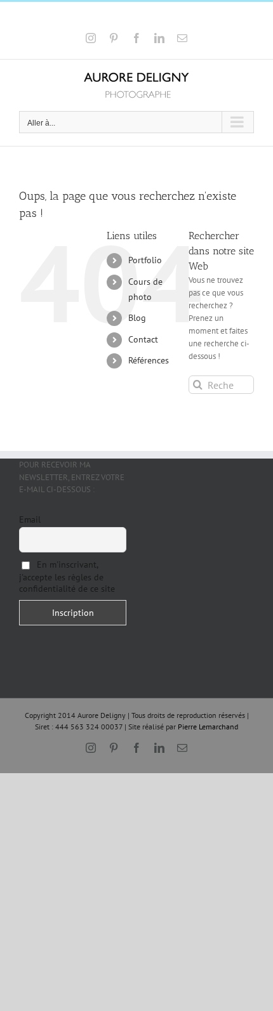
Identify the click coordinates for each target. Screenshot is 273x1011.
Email (30, 519)
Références (148, 360)
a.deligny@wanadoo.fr (172, 17)
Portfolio (145, 260)
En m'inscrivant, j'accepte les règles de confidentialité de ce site (67, 576)
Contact (143, 339)
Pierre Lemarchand (208, 726)
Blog (137, 317)
